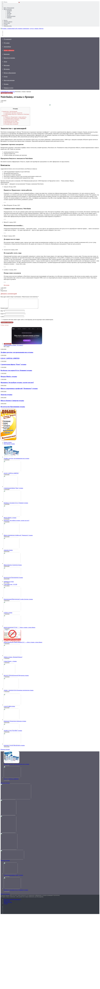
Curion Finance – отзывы (10, 661)
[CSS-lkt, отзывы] (12, 611)
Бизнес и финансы (9, 50)
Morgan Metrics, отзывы (9, 376)
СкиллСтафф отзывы (9, 706)
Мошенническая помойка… (11, 120)
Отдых (6, 76)
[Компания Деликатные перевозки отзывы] (11, 719)
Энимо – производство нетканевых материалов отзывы (18, 690)
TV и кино (7, 43)
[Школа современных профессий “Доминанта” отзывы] (11, 534)
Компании (7, 54)
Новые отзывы (8, 442)
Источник (6, 285)
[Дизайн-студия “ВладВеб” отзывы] (11, 729)
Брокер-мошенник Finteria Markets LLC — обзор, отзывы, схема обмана (23, 642)
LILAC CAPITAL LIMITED (10, 358)
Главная (3, 91)
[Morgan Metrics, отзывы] (12, 516)
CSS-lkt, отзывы (8, 612)
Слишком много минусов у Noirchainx (14, 118)
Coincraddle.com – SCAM (10, 584)
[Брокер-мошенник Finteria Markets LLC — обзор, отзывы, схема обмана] (12, 640)
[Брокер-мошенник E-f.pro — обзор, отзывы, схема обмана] (12, 626)
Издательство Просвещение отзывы (13, 406)
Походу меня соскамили (10, 124)
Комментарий (4, 308)
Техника (6, 84)
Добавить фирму (8, 21)
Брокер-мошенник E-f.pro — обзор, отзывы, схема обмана (19, 627)
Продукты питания (9, 80)
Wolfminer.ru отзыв (9, 581)
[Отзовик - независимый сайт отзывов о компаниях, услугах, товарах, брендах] (22, 28)
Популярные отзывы (9, 443)
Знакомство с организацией (9, 111)
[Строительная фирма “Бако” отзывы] (11, 486)
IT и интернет (7, 39)
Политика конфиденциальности (12, 899)
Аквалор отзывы (6, 394)
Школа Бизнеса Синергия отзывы (12, 400)
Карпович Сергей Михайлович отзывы (14, 745)
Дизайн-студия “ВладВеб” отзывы (13, 730)
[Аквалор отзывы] (11, 548)
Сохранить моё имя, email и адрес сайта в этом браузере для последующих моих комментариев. (27, 319)
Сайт (2, 316)
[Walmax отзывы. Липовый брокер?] (12, 655)
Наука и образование (10, 73)
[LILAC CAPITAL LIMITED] (12, 471)
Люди (5, 61)
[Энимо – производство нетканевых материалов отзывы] (11, 689)
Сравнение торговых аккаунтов (12, 113)
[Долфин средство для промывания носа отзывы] (11, 457)
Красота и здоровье (9, 58)
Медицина (7, 69)
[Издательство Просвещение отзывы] (12, 576)
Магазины (7, 65)
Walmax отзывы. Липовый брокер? (13, 657)
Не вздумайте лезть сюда (10, 122)
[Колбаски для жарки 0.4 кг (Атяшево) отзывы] (12, 501)
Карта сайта (7, 23)
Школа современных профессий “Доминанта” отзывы (19, 388)
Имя (2, 311)
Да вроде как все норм (10, 121)
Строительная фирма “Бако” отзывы (13, 364)
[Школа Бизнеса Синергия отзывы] (12, 563)
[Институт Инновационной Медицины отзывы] (9, 674)
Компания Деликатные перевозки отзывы (15, 721)
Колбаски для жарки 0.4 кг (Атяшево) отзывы (16, 370)
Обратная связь (8, 26)
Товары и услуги (8, 88)
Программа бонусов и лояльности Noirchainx (16, 114)
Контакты (4, 115)
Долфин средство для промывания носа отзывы (17, 352)
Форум (5, 20)
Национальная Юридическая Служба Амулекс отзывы (18, 599)
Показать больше (5, 749)
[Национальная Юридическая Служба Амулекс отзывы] (12, 597)
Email (2, 313)
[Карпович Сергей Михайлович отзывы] (12, 744)
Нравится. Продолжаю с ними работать (14, 117)
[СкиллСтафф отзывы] (12, 705)
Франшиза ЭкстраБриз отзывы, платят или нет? (17, 382)
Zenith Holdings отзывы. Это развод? (13, 345)
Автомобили (7, 46)
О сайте (6, 24)
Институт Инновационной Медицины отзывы (16, 675)
